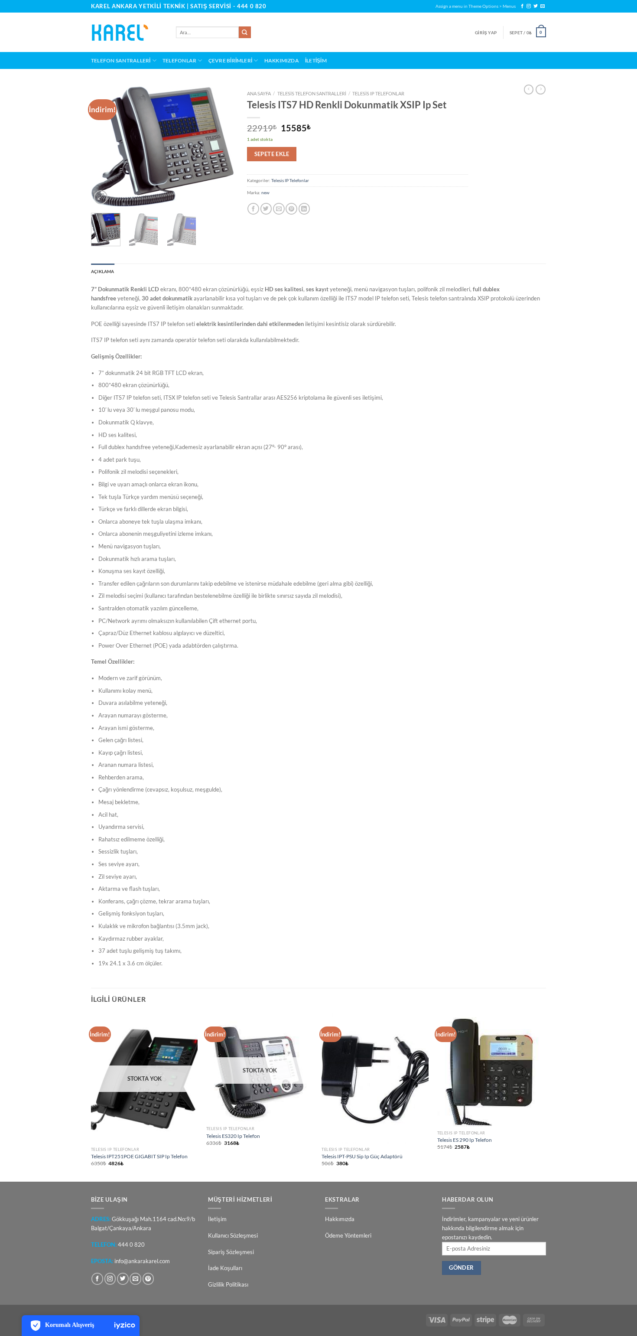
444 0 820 (251, 6)
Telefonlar (179, 60)
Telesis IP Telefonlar (378, 93)
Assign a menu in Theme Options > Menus (476, 6)
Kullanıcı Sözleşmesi (233, 1235)
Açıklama (102, 271)
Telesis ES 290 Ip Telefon (464, 1140)
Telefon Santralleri (120, 60)
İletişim (316, 60)
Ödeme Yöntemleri (348, 1235)
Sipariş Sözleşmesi (231, 1251)
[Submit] (245, 32)
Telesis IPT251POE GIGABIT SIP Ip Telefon (139, 1156)
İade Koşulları (225, 1267)
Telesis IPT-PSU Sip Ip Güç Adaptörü (362, 1156)
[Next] (220, 146)
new (265, 192)
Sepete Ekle (271, 153)
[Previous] (105, 146)
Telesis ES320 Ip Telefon (233, 1136)
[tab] (102, 272)
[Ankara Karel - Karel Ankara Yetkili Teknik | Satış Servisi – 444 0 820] (127, 32)
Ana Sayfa (259, 93)
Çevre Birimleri (230, 60)
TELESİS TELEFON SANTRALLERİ (311, 93)
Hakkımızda (281, 60)
